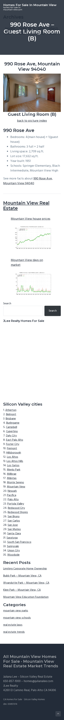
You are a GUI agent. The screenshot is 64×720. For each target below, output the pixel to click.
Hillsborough (13, 452)
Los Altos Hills (15, 461)
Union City (13, 550)
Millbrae (11, 474)
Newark (12, 491)
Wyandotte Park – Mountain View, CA (26, 583)
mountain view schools (17, 618)
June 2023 (41, 31)
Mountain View (16, 486)
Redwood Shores (18, 512)
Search (7, 303)
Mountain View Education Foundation (26, 597)
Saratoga (12, 538)
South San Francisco (19, 542)
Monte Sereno (15, 482)
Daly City (11, 435)
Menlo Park (13, 469)
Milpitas (12, 478)
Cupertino (12, 431)
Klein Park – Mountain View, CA (22, 590)
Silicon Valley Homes (34, 699)
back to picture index (32, 120)
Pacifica (11, 495)
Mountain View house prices (30, 218)
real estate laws (12, 625)
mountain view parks (15, 610)
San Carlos (14, 521)
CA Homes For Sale (12, 699)
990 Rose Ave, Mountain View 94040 (28, 181)
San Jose (13, 525)
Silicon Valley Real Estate (36, 676)
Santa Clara (14, 533)
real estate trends (14, 632)
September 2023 (27, 31)
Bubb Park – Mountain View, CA (22, 576)
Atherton (10, 410)
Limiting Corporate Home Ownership (25, 568)
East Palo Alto (14, 440)
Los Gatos (13, 465)
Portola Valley (15, 504)
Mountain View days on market (27, 263)
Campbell (11, 427)
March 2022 (53, 31)
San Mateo (14, 529)
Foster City (12, 444)
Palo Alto (13, 499)
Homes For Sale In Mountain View (30, 5)
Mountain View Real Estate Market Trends (30, 664)
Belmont (11, 414)
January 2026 (10, 31)
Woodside (13, 555)
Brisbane (11, 418)
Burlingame (12, 423)
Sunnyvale (13, 546)
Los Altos (12, 457)
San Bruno (14, 516)
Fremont (12, 448)
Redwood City (16, 508)
